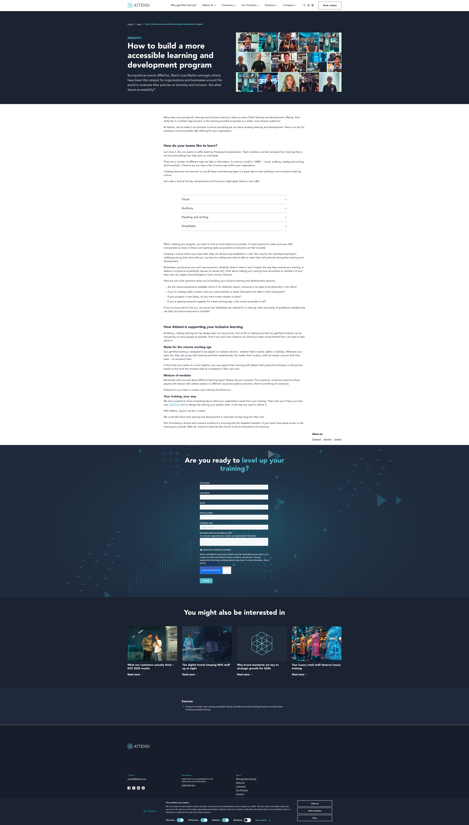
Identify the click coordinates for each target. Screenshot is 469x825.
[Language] (312, 5)
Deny (315, 818)
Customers (227, 5)
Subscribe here (188, 785)
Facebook (316, 440)
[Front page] (138, 8)
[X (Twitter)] (133, 788)
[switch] (204, 820)
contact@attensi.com (137, 779)
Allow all (314, 804)
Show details (261, 820)
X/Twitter (328, 440)
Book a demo (330, 5)
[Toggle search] (305, 5)
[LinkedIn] (138, 788)
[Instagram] (143, 788)
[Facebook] (129, 788)
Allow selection (314, 811)
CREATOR (174, 405)
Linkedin (337, 440)
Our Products (249, 5)
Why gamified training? (183, 5)
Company (288, 5)
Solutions (270, 5)
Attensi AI (207, 5)
